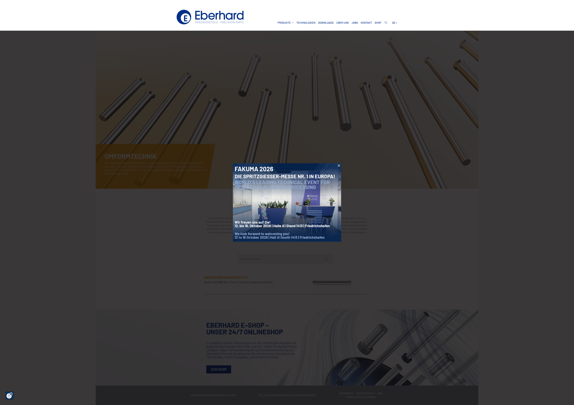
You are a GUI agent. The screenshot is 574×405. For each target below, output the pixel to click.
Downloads (326, 23)
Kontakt (366, 23)
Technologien (305, 23)
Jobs (355, 23)
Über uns (342, 23)
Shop (378, 23)
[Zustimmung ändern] (9, 395)
